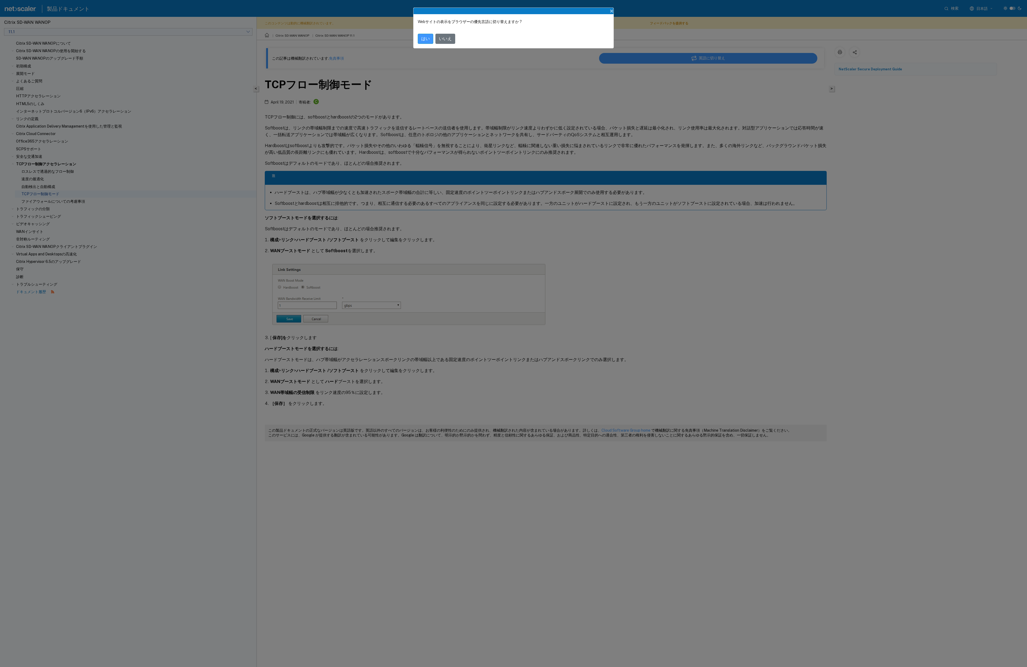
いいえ (445, 38)
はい (425, 38)
